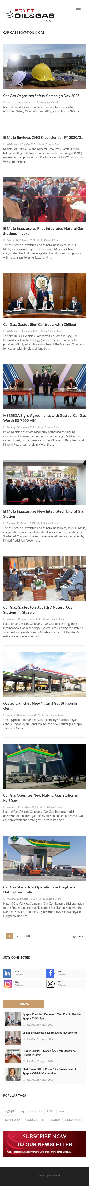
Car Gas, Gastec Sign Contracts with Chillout (39, 325)
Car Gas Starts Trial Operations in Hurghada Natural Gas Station (39, 889)
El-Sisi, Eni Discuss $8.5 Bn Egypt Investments (50, 1033)
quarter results (73, 1119)
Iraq (21, 1111)
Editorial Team (53, 144)
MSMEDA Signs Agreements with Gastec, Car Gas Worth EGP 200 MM (44, 418)
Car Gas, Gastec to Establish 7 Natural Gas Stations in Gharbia (37, 610)
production (35, 1111)
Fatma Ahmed (50, 102)
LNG (61, 1111)
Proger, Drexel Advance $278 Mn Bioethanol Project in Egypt (49, 1053)
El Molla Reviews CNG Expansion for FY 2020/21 (43, 138)
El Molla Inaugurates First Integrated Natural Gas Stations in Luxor (43, 231)
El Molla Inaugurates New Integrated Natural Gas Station (43, 514)
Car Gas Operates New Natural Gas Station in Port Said (40, 798)
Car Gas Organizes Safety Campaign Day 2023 (41, 96)
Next (27, 936)
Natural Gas (31, 1119)
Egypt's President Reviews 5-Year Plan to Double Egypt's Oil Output (52, 1016)
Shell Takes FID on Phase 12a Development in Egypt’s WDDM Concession (50, 1071)
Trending (23, 1004)
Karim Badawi (12, 1119)
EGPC (50, 1111)
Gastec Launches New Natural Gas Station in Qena (40, 706)
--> (3, 984)
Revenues (55, 1119)
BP (43, 1119)
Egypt (9, 1111)
